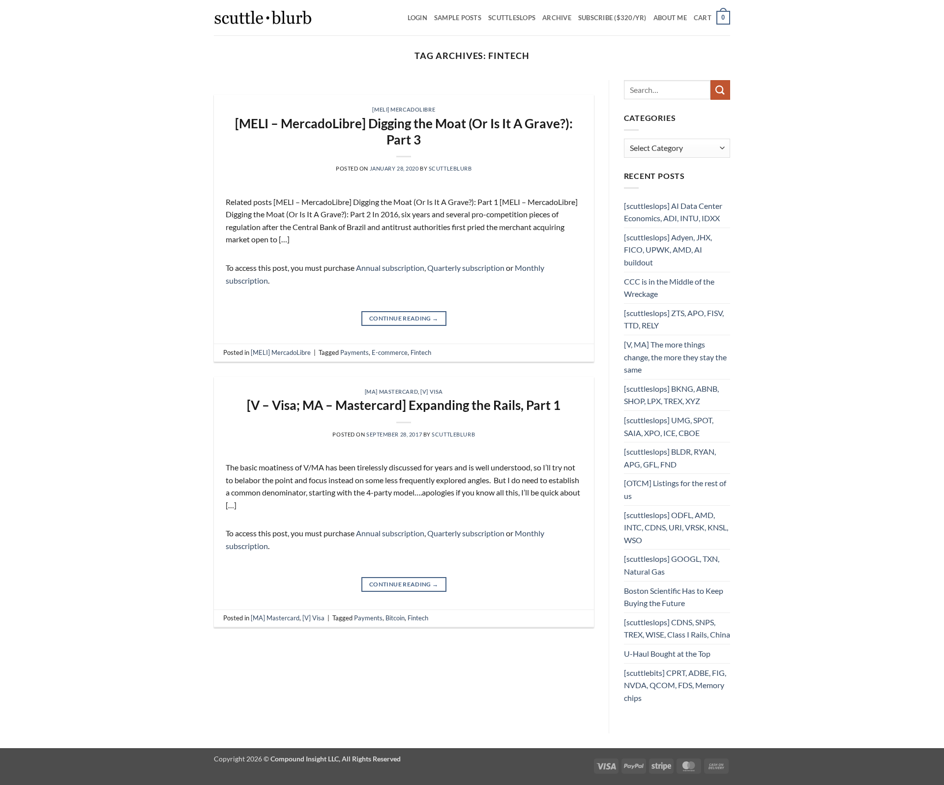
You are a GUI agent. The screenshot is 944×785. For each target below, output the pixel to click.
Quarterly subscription (465, 267)
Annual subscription (390, 267)
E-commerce (390, 352)
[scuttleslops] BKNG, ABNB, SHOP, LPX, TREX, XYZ (671, 395)
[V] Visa (431, 391)
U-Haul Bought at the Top (667, 653)
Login (417, 18)
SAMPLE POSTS (457, 18)
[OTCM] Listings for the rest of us (675, 489)
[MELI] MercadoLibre (403, 109)
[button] (712, 17)
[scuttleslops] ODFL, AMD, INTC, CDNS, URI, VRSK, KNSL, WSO (676, 527)
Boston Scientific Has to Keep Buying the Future (673, 597)
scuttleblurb (450, 168)
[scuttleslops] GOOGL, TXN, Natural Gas (671, 565)
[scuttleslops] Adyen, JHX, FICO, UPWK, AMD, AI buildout (668, 250)
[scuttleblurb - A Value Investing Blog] (263, 17)
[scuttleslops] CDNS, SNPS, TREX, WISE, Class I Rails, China (677, 628)
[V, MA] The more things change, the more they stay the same (675, 357)
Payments (354, 352)
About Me (670, 18)
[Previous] (234, 89)
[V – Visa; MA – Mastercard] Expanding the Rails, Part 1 (403, 405)
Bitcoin (395, 618)
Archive (556, 18)
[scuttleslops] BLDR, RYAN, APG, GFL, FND (670, 458)
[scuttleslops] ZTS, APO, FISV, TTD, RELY (674, 319)
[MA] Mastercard (391, 391)
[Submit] (720, 89)
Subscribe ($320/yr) (612, 18)
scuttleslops (511, 18)
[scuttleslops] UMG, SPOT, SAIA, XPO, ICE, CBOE (668, 426)
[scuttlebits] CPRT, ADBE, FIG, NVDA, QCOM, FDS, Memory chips (675, 685)
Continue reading (404, 318)
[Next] (574, 89)
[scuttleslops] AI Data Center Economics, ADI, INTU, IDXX (673, 212)
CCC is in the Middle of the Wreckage (669, 288)
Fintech (421, 352)
